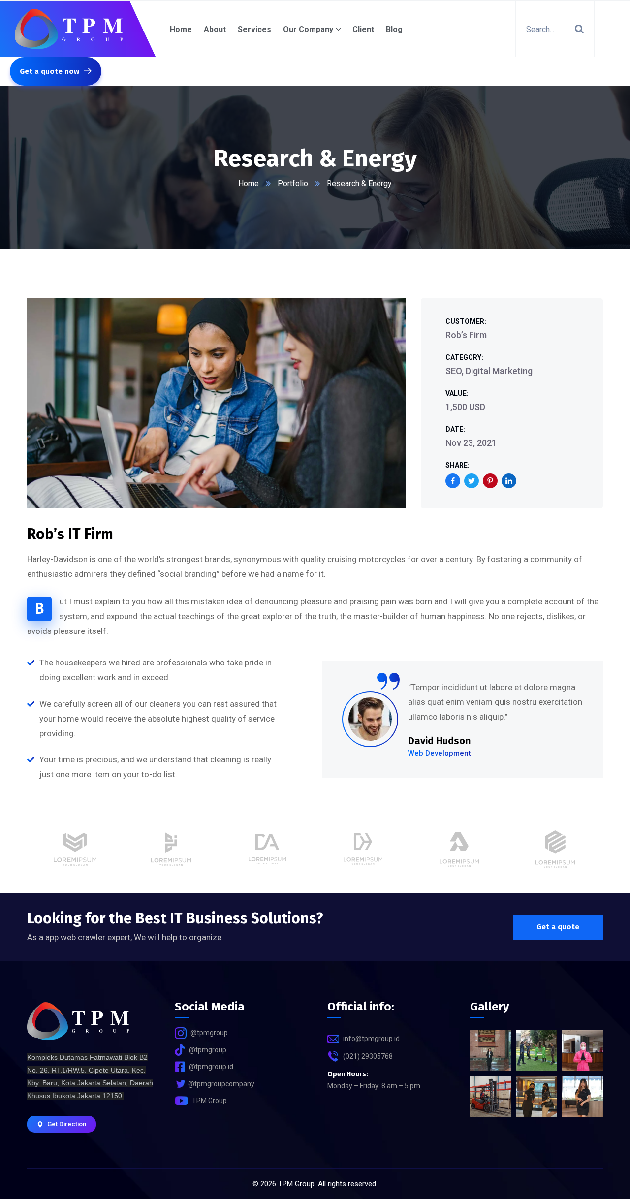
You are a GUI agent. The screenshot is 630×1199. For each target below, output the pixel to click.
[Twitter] (471, 480)
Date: (455, 429)
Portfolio (293, 183)
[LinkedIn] (509, 480)
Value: (457, 393)
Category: (464, 357)
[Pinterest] (490, 480)
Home (248, 183)
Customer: (465, 321)
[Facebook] (452, 480)
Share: (457, 465)
